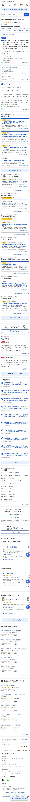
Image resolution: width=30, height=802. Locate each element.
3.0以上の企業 (17, 26)
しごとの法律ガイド (17, 771)
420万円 (15, 729)
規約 (26, 795)
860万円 (15, 635)
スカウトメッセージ (6, 758)
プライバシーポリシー (7, 795)
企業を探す (3, 6)
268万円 (15, 701)
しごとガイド (5, 773)
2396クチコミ (18, 22)
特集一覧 (15, 6)
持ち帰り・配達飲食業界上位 (7, 26)
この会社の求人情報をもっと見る (20, 190)
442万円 (15, 690)
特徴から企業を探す (12, 764)
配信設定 (4, 760)
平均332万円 (5, 24)
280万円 (15, 710)
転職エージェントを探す (20, 766)
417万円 (15, 720)
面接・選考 (22, 30)
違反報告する (26, 62)
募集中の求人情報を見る (10, 559)
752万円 (15, 662)
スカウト (21, 6)
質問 (15, 30)
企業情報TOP (18, 750)
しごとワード (12, 773)
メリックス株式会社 (7, 239)
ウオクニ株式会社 (6, 278)
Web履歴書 (20, 758)
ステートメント (5, 796)
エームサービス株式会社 (8, 216)
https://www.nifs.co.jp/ (14, 480)
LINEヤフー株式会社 (6, 786)
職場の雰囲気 (9, 357)
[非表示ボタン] (28, 797)
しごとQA (9, 6)
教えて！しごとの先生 (7, 771)
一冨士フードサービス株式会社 (10, 176)
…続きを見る (9, 554)
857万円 (15, 644)
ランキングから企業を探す (7, 766)
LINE (11, 779)
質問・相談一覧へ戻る (8, 34)
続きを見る (24, 353)
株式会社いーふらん (11, 599)
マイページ (27, 6)
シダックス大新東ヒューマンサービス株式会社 (14, 259)
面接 (7, 342)
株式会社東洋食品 (6, 195)
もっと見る (25, 504)
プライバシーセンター (19, 795)
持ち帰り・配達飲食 (14, 472)
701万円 (15, 671)
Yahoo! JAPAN (21, 792)
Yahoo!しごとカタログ (9, 750)
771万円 (15, 653)
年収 (9, 30)
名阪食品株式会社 (6, 298)
